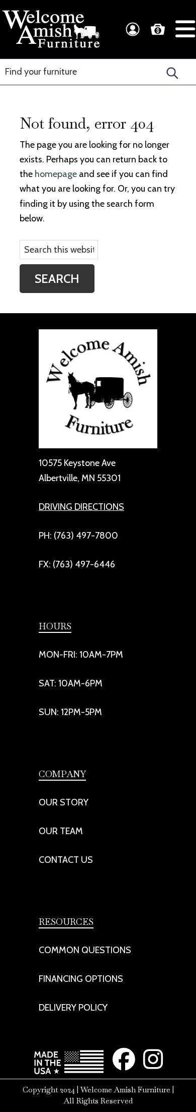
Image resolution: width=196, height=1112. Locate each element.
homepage (56, 174)
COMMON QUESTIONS (85, 950)
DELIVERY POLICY (73, 1007)
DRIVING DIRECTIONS (81, 506)
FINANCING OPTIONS (81, 978)
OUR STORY (63, 802)
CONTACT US (66, 859)
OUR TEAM (61, 831)
